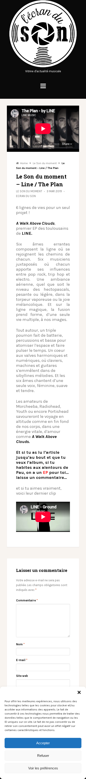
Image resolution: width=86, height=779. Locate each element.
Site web (22, 676)
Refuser (43, 756)
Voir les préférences (43, 768)
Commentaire (27, 600)
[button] (79, 692)
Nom (20, 644)
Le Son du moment (29, 191)
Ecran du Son (26, 196)
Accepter (43, 743)
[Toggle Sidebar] (43, 86)
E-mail (21, 660)
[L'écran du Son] (43, 66)
